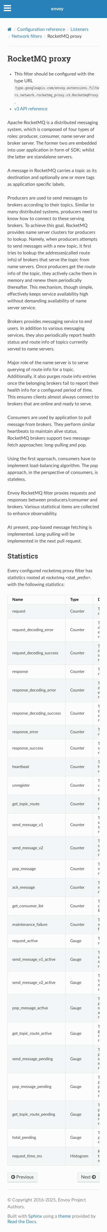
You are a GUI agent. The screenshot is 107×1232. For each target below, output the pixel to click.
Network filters (27, 36)
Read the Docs (21, 1221)
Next (86, 1177)
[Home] (9, 29)
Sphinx (35, 1216)
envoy (57, 9)
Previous (24, 1177)
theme (64, 1216)
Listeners (79, 29)
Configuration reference (41, 29)
